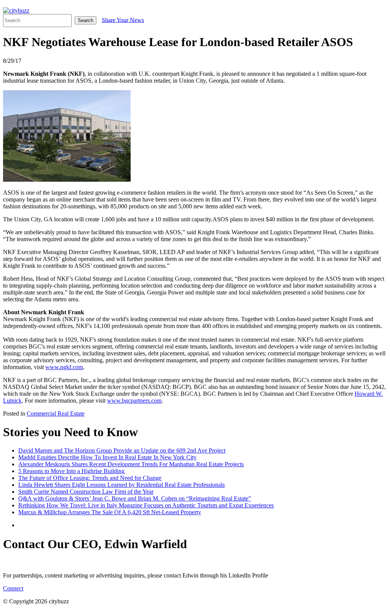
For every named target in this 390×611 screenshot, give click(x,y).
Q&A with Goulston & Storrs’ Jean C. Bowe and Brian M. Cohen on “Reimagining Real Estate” (134, 498)
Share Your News (123, 19)
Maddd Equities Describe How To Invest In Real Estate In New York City (107, 457)
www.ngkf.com (64, 367)
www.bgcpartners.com (134, 400)
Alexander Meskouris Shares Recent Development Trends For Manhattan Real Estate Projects (131, 464)
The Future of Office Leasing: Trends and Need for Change (89, 478)
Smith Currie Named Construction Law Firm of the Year (85, 491)
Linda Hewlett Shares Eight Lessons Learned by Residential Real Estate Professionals (121, 484)
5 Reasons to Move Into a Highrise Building (71, 471)
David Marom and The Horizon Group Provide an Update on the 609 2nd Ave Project (121, 450)
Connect (13, 588)
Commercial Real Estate (56, 413)
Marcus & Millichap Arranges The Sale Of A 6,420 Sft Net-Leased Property (109, 512)
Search (85, 20)
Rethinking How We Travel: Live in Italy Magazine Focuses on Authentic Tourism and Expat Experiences (146, 505)
